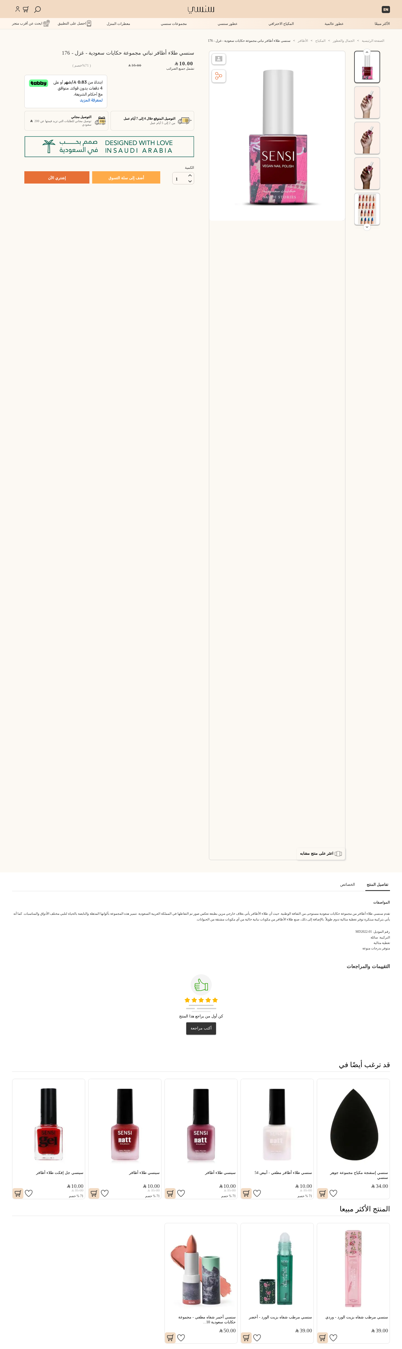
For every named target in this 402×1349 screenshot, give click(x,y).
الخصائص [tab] (347, 884)
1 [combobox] (177, 179)
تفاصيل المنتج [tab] (377, 884)
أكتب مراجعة (201, 1028)
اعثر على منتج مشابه (316, 853)
